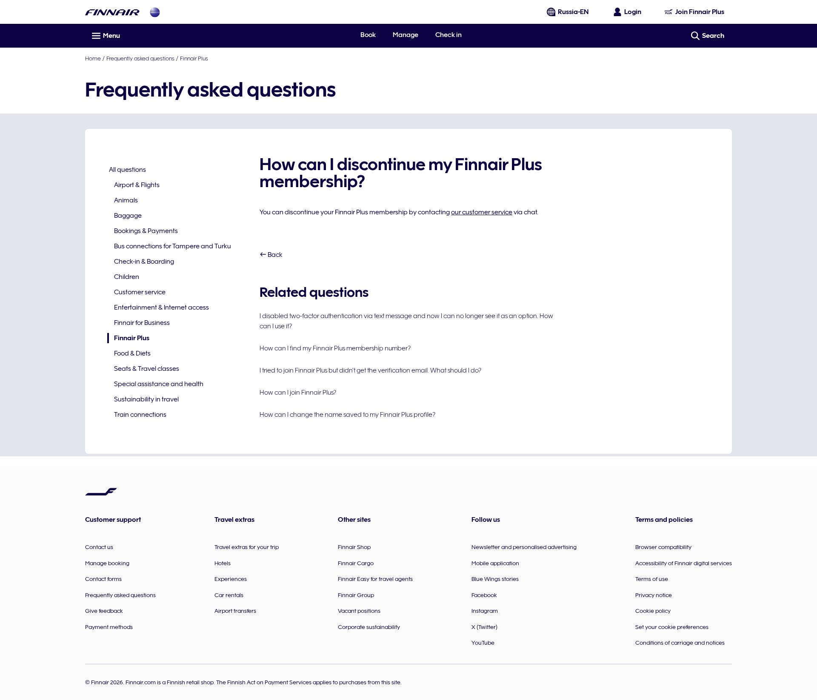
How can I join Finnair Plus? (298, 392)
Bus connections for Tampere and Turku (172, 246)
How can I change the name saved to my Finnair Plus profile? (347, 414)
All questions (127, 170)
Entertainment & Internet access (161, 307)
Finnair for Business (142, 323)
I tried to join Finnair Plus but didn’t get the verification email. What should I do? (370, 370)
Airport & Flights (137, 185)
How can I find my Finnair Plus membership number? (335, 348)
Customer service (140, 292)
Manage (405, 35)
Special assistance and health (158, 384)
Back (274, 255)
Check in (448, 35)
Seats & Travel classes (146, 369)
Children (126, 277)
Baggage (128, 215)
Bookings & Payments (146, 231)
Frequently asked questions (140, 58)
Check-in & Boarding (144, 261)
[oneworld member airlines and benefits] (155, 12)
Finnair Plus (194, 58)
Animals (126, 200)
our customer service (481, 212)
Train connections (140, 414)
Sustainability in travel (146, 399)
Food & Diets (132, 353)
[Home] (112, 12)
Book (368, 35)
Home (93, 58)
